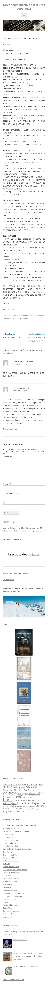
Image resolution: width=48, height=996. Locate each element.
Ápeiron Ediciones (17, 811)
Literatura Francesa (12, 805)
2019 (40, 784)
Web (5, 503)
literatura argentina (9, 804)
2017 (29, 784)
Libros (8, 799)
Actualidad (31, 786)
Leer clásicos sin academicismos (15, 870)
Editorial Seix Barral (9, 795)
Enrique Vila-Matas (10, 858)
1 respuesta (7, 44)
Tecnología (35, 809)
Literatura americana (31, 800)
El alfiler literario (9, 837)
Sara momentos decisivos (12, 911)
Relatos (18, 808)
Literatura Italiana (29, 806)
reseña (27, 808)
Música (6, 809)
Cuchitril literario (9, 834)
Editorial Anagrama (22, 793)
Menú (24, 15)
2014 (14, 784)
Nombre (7, 484)
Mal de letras (8, 884)
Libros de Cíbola (9, 875)
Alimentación (8, 790)
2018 (34, 784)
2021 (10, 787)
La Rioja (30, 797)
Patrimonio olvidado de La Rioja (14, 893)
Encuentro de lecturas (11, 855)
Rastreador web (23, 318)
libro (35, 797)
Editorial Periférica (36, 793)
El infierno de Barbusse (11, 840)
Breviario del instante (11, 828)
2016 (24, 784)
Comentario (7, 456)
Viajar (6, 811)
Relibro (5, 902)
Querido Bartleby (9, 899)
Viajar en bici (7, 917)
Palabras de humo (10, 890)
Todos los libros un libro (12, 914)
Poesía (12, 809)
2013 (9, 784)
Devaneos (9, 792)
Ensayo (20, 794)
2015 (19, 785)
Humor (25, 315)
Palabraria (7, 887)
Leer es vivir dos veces (11, 872)
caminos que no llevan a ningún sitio (16, 831)
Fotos (26, 794)
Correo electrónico (11, 493)
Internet (24, 797)
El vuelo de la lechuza (11, 846)
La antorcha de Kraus (11, 867)
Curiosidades (33, 790)
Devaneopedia (8, 580)
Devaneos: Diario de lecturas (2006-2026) (24, 7)
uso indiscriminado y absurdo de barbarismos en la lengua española (35, 337)
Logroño (40, 805)
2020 (5, 787)
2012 (5, 785)
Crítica (22, 789)
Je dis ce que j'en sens (11, 861)
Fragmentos (34, 794)
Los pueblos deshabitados (13, 878)
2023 (20, 787)
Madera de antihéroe (11, 881)
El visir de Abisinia (9, 843)
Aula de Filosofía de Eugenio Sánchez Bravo (19, 825)
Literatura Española (31, 803)
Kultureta (6, 864)
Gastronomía (8, 797)
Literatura (19, 800)
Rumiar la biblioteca (10, 905)
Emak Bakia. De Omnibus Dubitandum (17, 849)
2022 (15, 787)
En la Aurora (7, 852)
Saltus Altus (7, 908)
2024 (23, 787)
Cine (16, 790)
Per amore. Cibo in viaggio (12, 896)
